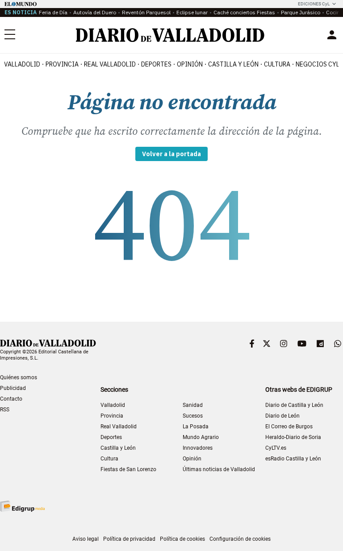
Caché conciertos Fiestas (244, 12)
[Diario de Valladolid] (170, 35)
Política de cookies (182, 539)
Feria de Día (53, 12)
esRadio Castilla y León (293, 459)
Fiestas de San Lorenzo (128, 469)
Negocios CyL (317, 64)
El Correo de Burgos (289, 426)
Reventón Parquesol (146, 12)
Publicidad (13, 388)
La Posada (196, 426)
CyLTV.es (275, 448)
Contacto (11, 399)
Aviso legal (85, 539)
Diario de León (282, 416)
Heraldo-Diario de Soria (293, 437)
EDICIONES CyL (314, 3)
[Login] (332, 34)
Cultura (277, 64)
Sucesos (193, 416)
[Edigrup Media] (22, 506)
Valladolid (22, 64)
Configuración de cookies (240, 539)
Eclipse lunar (192, 12)
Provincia (62, 64)
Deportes (156, 64)
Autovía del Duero (94, 12)
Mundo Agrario (201, 437)
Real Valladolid (110, 64)
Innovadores (198, 448)
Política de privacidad (129, 539)
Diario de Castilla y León (294, 405)
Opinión (190, 64)
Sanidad (193, 405)
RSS (4, 409)
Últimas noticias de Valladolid (219, 469)
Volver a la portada (171, 154)
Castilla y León (233, 64)
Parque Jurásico (300, 12)
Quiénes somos (18, 377)
